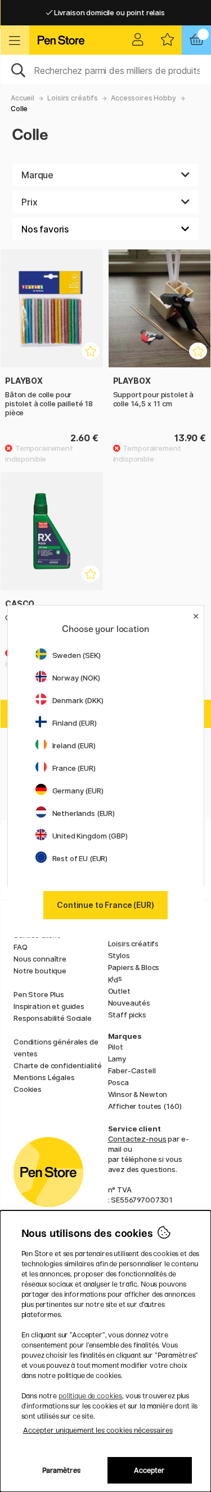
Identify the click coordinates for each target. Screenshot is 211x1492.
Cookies (28, 1089)
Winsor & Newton (138, 1094)
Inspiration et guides (49, 1006)
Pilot (115, 1046)
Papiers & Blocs (134, 967)
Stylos (119, 955)
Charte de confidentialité (57, 1065)
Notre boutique (40, 970)
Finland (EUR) (74, 722)
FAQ (21, 946)
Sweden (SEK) (76, 655)
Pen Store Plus (39, 994)
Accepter (149, 1470)
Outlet (119, 990)
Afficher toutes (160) (145, 1106)
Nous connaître (40, 958)
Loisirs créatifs (72, 98)
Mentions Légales (44, 1077)
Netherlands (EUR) (83, 813)
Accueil (22, 98)
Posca (118, 1082)
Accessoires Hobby (143, 98)
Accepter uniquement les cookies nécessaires (98, 1430)
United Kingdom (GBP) (90, 835)
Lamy (117, 1058)
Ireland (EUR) (74, 745)
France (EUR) (74, 768)
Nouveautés (129, 1002)
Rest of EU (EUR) (80, 858)
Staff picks (127, 1014)
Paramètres (61, 1470)
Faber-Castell (132, 1070)
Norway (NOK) (76, 677)
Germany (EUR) (78, 790)
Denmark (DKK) (78, 700)
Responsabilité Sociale (53, 1018)
